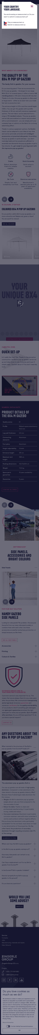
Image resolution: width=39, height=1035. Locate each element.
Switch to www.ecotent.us (16, 25)
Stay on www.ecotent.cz (16, 22)
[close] (32, 6)
